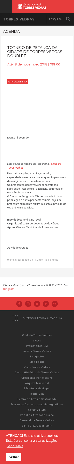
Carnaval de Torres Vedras (37, 420)
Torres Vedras (19, 19)
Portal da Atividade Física (37, 415)
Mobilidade (37, 361)
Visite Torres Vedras (37, 367)
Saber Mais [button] (15, 446)
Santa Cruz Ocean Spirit (37, 425)
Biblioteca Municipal (37, 388)
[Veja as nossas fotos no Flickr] (55, 304)
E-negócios (37, 356)
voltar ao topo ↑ (55, 451)
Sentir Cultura (37, 409)
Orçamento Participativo (37, 377)
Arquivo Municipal (37, 383)
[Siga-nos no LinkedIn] (46, 304)
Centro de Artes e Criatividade (37, 399)
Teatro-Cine (37, 393)
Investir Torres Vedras (37, 351)
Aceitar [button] (13, 456)
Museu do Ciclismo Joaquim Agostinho (37, 404)
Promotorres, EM (37, 345)
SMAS (37, 340)
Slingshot (8, 289)
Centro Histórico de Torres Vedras (37, 372)
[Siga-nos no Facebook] (19, 304)
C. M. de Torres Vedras (37, 335)
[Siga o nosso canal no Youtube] (37, 304)
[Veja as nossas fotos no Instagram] (28, 304)
